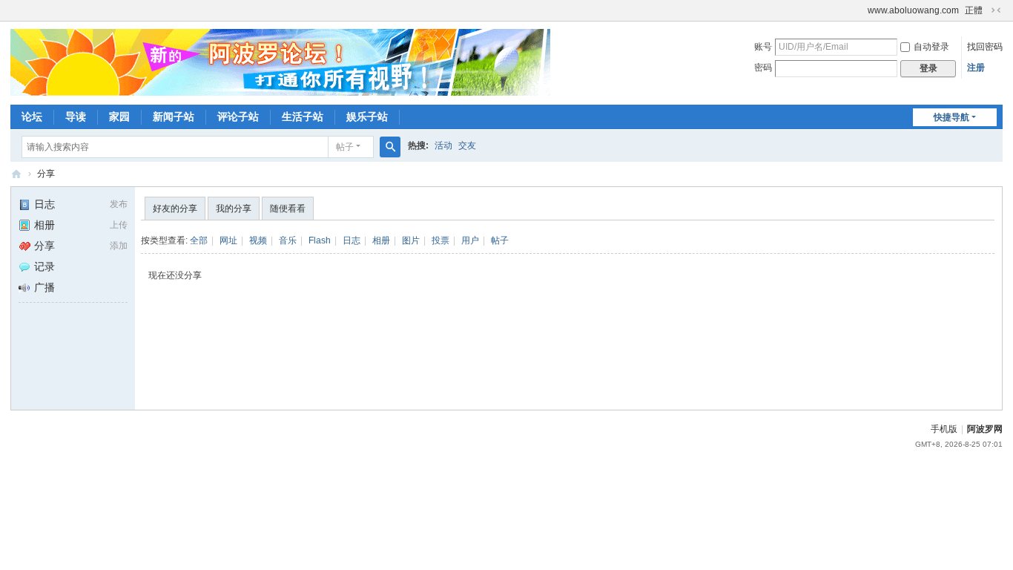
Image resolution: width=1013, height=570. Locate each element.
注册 (976, 67)
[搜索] (390, 147)
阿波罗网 (985, 429)
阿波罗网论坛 (16, 174)
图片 (411, 240)
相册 (44, 225)
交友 (467, 145)
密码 (763, 67)
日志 (44, 204)
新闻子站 (173, 116)
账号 (763, 47)
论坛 (32, 116)
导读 (75, 116)
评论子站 (238, 116)
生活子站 (302, 116)
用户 (470, 240)
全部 (199, 240)
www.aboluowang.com (913, 10)
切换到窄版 (996, 10)
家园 (119, 116)
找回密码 (985, 47)
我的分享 (233, 208)
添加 (119, 245)
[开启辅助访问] (861, 10)
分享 (46, 173)
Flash (319, 240)
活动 (443, 145)
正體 (974, 10)
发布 (119, 204)
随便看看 (288, 208)
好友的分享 (175, 208)
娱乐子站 (367, 116)
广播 (44, 287)
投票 (440, 240)
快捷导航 (951, 117)
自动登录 (931, 47)
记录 (44, 266)
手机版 (944, 429)
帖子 (345, 147)
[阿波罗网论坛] (280, 61)
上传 (119, 225)
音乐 (288, 240)
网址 (228, 240)
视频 (258, 240)
